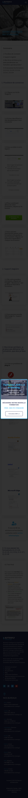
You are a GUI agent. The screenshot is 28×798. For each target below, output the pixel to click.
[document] (14, 399)
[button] (25, 381)
